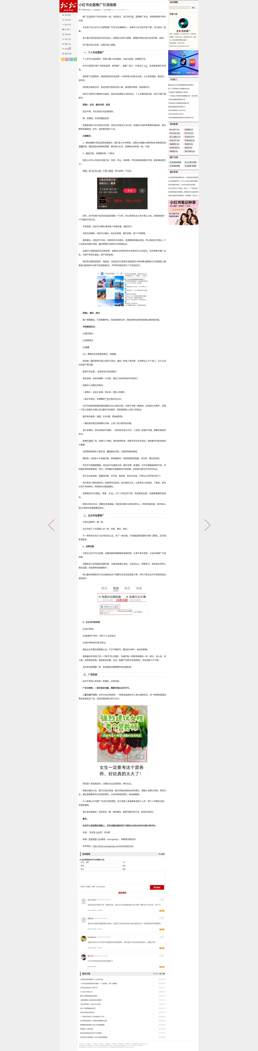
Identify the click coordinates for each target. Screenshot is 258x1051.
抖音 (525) (189, 148)
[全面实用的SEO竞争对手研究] (51, 525)
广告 (107, 399)
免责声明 (114, 1044)
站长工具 (67, 39)
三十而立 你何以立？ (86, 992)
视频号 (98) (189, 144)
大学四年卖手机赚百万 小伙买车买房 (91, 979)
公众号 (99, 832)
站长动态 (67, 20)
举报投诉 (107, 1044)
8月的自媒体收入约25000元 (177, 110)
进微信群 (67, 59)
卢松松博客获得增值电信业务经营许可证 (181, 117)
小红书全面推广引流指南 (97, 5)
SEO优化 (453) (175, 133)
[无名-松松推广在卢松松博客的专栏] (183, 23)
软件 (93, 416)
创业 (160, 973)
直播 (87, 347)
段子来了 (67, 29)
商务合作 (101, 1044)
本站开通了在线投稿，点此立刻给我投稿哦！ (94, 1037)
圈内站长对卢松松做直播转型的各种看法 (181, 85)
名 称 (82, 862)
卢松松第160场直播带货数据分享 (178, 103)
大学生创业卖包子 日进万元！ (89, 987)
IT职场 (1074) (190, 137)
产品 (131, 17)
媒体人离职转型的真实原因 (88, 996)
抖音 (89, 441)
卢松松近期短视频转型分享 (176, 99)
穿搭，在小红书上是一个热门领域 (98, 171)
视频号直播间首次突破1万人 (177, 107)
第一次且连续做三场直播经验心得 (178, 88)
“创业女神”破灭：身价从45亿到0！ (91, 1004)
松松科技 (68, 6)
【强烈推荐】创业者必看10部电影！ (91, 1000)
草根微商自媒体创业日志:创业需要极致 (92, 1025)
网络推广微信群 (191, 166)
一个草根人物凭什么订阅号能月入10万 (92, 1016)
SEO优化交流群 (191, 162)
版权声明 (121, 1044)
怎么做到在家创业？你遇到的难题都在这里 (93, 1020)
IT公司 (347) (189, 133)
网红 (98, 493)
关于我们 (87, 1044)
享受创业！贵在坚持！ (87, 1029)
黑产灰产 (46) (175, 140)
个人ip (144, 66)
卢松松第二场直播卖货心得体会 (178, 92)
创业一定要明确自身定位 (88, 1008)
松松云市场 (63, 59)
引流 (89, 17)
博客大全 (67, 44)
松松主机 (75, 59)
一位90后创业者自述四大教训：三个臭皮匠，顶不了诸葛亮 (98, 983)
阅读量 (86, 10)
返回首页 (67, 15)
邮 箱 (82, 865)
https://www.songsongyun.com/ (179, 46)
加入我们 (81, 1044)
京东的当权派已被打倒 (87, 1012)
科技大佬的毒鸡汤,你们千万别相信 (91, 1033)
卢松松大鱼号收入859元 (175, 114)
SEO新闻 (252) (190, 151)
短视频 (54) (174, 151)
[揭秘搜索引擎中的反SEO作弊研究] (207, 525)
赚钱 (109, 451)
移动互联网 (97, 10)
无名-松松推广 (108, 10)
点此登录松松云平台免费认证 (92, 859)
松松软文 (71, 59)
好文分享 (67, 25)
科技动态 (67, 34)
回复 (162, 910)
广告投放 (94, 1044)
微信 (103, 118)
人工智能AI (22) (175, 137)
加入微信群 (162, 854)
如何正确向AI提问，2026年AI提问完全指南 (181, 184)
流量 (81, 146)
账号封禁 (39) (190, 140)
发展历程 (127, 1044)
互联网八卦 (189, 129)
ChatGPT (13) (175, 129)
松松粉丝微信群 (176, 162)
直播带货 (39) (175, 144)
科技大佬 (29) (175, 148)
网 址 (82, 869)
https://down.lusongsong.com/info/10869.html (113, 846)
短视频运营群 (175, 166)
